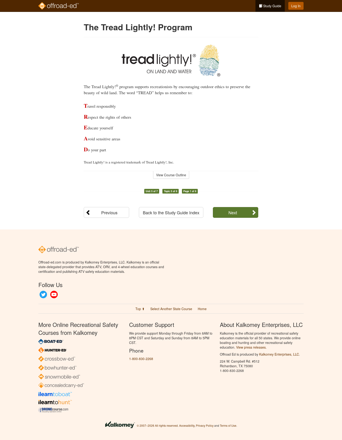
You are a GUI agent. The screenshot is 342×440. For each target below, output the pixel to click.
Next (232, 212)
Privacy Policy (205, 425)
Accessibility (186, 425)
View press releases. (251, 347)
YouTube (54, 294)
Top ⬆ (140, 308)
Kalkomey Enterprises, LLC (279, 354)
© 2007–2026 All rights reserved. (157, 425)
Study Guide (271, 5)
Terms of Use (228, 425)
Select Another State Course (171, 308)
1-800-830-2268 (141, 358)
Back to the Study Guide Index (171, 212)
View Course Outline (171, 175)
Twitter (43, 294)
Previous (109, 212)
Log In (296, 5)
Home (202, 308)
